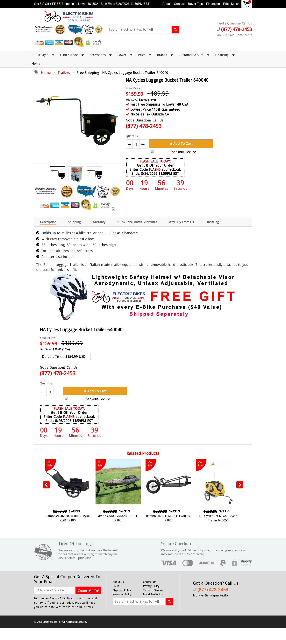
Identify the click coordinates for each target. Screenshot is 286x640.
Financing (213, 3)
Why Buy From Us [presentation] (181, 222)
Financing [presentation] (212, 222)
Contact (179, 3)
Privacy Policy (151, 586)
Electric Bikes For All (54, 621)
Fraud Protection (153, 594)
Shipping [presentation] (74, 222)
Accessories (98, 55)
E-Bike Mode (69, 55)
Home (36, 63)
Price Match (231, 3)
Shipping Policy (122, 590)
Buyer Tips (195, 3)
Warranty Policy (122, 594)
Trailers (64, 73)
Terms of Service (153, 590)
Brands (162, 55)
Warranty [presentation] (98, 222)
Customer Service (191, 55)
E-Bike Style (40, 55)
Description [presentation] (48, 222)
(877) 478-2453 (143, 126)
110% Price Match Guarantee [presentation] (137, 222)
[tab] (48, 221)
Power (122, 55)
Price (141, 55)
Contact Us (149, 581)
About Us (118, 581)
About (166, 3)
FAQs (116, 586)
